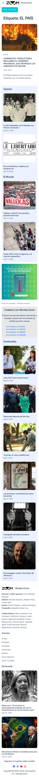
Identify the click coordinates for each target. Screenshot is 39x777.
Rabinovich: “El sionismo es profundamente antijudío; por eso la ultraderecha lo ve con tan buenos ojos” (18, 707)
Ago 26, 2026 (7, 713)
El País (5, 54)
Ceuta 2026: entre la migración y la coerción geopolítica (17, 255)
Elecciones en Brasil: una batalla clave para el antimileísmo (19, 753)
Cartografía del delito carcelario (16, 534)
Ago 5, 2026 (7, 537)
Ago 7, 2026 (7, 458)
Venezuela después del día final (16, 416)
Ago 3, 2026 (8, 578)
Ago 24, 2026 (7, 757)
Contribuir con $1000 (16, 326)
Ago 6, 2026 (8, 499)
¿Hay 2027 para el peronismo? (16, 378)
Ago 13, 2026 (8, 259)
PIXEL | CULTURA (9, 10)
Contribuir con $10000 (17, 335)
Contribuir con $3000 (16, 329)
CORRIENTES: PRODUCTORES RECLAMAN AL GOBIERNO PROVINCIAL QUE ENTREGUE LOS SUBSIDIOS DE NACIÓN (19, 62)
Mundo (10, 176)
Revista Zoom (22, 588)
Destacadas (9, 341)
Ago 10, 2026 (8, 380)
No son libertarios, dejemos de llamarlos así (16, 167)
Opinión (7, 89)
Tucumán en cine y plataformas (16, 455)
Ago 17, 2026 (8, 218)
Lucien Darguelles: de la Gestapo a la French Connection (18, 126)
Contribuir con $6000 (16, 332)
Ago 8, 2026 (8, 419)
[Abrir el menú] (3, 3)
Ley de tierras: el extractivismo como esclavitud (18, 495)
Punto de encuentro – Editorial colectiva (16, 303)
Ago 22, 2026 (8, 130)
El (4, 176)
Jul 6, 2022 (7, 70)
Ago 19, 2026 (8, 171)
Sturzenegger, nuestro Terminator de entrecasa (18, 574)
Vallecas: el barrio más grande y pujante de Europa (16, 214)
